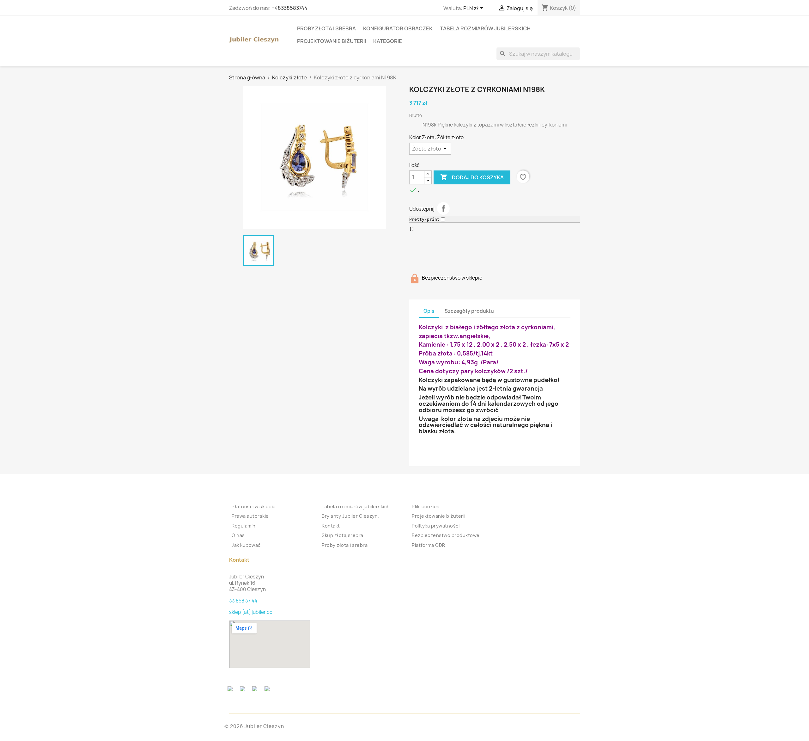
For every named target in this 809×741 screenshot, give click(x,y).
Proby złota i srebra (326, 28)
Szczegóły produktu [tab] (469, 311)
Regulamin (244, 526)
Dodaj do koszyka (472, 177)
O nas (238, 535)
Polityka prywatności (435, 526)
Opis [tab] (428, 311)
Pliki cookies (426, 506)
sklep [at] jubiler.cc (250, 612)
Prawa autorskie (250, 516)
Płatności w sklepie (254, 506)
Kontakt (331, 526)
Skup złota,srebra (342, 535)
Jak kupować (246, 545)
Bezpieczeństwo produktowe (446, 535)
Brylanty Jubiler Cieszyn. (350, 516)
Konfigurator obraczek (398, 28)
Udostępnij (443, 208)
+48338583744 (289, 7)
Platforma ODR (428, 545)
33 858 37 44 (243, 600)
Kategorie (387, 41)
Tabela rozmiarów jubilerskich (485, 28)
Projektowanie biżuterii (331, 41)
